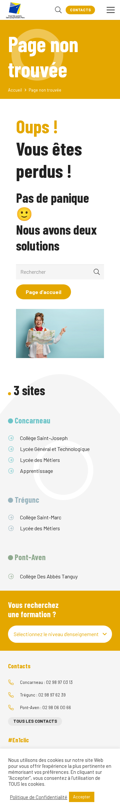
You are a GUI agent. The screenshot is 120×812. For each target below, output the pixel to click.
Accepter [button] (81, 796)
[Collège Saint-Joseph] (14, 438)
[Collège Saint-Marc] (14, 517)
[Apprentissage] (14, 471)
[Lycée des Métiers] (14, 460)
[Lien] (15, 10)
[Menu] (110, 10)
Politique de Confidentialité (38, 797)
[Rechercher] (58, 10)
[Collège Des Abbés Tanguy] (14, 576)
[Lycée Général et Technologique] (14, 449)
